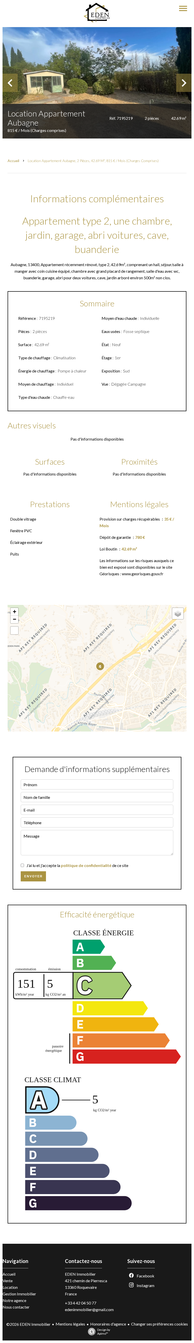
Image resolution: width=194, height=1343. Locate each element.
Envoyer (33, 876)
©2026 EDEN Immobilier (28, 1324)
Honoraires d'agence (108, 1323)
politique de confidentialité (86, 865)
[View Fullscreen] (14, 630)
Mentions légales (70, 1323)
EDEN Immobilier (80, 1274)
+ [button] (14, 611)
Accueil (13, 161)
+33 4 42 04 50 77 (80, 1302)
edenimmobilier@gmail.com (89, 1309)
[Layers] (177, 613)
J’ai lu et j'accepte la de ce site (77, 865)
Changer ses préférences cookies (159, 1323)
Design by (103, 1331)
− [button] (14, 619)
